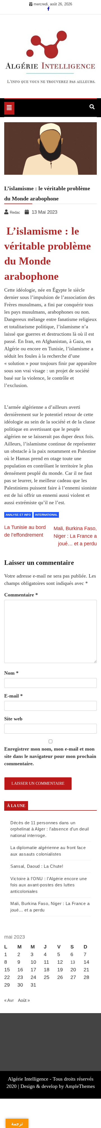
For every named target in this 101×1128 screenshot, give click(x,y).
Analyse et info (18, 514)
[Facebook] (48, 8)
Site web (13, 719)
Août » (24, 1000)
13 (72, 962)
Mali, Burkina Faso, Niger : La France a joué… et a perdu (75, 536)
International (46, 514)
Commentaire (21, 595)
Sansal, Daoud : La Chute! (36, 866)
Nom (11, 673)
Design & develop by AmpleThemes (57, 1086)
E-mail (13, 696)
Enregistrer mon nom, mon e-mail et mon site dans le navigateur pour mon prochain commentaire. (50, 756)
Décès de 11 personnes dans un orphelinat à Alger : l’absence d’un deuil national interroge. (49, 829)
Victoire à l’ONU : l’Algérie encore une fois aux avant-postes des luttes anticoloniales (48, 885)
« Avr (9, 1000)
